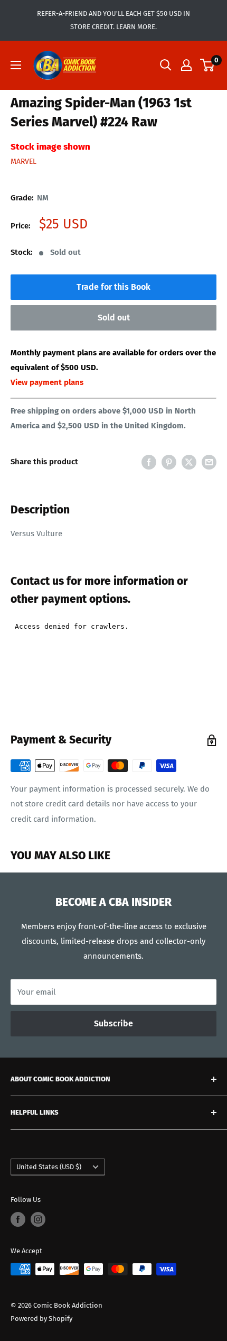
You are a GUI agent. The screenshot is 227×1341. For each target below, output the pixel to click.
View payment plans (47, 382)
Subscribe (113, 1023)
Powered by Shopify (41, 1318)
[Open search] (166, 65)
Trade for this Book (113, 287)
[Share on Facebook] (148, 462)
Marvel (23, 161)
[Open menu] (16, 65)
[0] (207, 65)
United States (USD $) (48, 1167)
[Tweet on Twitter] (189, 462)
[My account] (186, 65)
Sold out (114, 318)
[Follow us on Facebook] (18, 1219)
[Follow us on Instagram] (38, 1219)
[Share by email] (209, 462)
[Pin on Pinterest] (169, 462)
